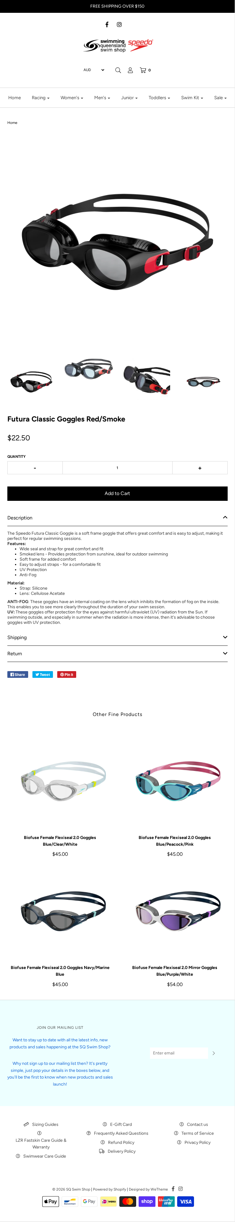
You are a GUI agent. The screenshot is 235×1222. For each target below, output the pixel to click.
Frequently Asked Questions (121, 1133)
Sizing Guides (45, 1124)
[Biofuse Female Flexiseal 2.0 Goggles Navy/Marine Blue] (60, 912)
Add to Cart (117, 493)
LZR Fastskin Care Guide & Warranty (41, 1144)
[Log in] (130, 70)
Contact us (197, 1124)
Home (14, 97)
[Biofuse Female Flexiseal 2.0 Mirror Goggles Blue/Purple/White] (175, 912)
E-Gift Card (121, 1124)
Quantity (16, 456)
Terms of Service (197, 1133)
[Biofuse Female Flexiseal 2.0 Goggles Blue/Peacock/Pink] (175, 782)
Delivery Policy (122, 1151)
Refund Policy (121, 1142)
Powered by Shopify (109, 1189)
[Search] (118, 70)
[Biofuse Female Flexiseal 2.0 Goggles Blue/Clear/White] (60, 782)
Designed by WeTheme (148, 1189)
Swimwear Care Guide (44, 1156)
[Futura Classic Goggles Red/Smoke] (31, 382)
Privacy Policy (198, 1142)
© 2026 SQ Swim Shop (71, 1189)
